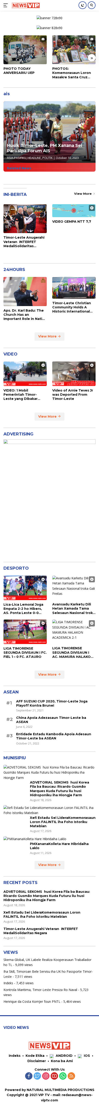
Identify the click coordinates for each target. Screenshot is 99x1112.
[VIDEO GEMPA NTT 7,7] (74, 210)
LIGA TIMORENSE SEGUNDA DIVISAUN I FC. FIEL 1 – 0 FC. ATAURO (25, 652)
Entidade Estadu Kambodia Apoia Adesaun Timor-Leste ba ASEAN (53, 736)
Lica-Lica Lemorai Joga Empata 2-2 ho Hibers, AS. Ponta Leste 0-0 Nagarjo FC (23, 608)
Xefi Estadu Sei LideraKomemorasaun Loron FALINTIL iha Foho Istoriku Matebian (63, 822)
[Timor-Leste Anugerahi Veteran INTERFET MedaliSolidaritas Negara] (25, 218)
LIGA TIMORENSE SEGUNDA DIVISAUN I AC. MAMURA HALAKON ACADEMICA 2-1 (72, 652)
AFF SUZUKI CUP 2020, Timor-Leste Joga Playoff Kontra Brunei (51, 703)
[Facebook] (28, 1076)
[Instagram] (46, 1076)
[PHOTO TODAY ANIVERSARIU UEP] (25, 49)
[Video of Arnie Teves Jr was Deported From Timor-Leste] (74, 374)
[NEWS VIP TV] (25, 5)
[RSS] (71, 1076)
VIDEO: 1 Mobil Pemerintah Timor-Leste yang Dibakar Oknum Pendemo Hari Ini (22, 394)
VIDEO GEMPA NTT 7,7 (71, 221)
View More (83, 193)
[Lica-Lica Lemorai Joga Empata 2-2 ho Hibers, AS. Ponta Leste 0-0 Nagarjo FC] (25, 588)
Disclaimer (36, 1061)
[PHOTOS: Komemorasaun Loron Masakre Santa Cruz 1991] (74, 49)
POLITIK (47, 158)
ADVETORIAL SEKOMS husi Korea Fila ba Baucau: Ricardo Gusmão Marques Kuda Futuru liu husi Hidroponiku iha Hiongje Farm (59, 788)
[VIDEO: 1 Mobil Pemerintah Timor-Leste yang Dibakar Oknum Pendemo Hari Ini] (25, 374)
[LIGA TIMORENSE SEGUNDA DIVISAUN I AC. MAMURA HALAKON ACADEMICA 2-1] (74, 632)
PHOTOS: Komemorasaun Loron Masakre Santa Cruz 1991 (71, 73)
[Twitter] (37, 1076)
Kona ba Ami (62, 1061)
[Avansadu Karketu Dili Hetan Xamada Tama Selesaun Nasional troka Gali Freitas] (74, 588)
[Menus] (6, 5)
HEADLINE (34, 158)
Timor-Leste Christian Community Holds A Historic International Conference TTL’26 (71, 307)
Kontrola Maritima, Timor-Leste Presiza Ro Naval (40, 989)
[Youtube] (54, 1076)
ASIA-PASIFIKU (16, 158)
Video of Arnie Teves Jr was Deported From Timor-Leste (72, 394)
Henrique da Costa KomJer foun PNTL (31, 1001)
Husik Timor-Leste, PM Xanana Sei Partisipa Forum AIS (44, 148)
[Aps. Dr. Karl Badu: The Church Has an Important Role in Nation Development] (25, 291)
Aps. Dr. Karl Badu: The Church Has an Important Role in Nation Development (25, 314)
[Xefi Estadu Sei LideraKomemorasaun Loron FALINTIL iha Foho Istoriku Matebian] (49, 810)
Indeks (8, 983)
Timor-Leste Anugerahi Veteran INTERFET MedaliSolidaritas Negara (23, 241)
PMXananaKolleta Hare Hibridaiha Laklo (59, 846)
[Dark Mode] (83, 5)
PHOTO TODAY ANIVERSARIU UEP (19, 71)
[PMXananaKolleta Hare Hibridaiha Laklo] (34, 839)
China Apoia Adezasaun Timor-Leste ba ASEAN (51, 720)
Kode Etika (35, 1056)
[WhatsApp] (63, 1076)
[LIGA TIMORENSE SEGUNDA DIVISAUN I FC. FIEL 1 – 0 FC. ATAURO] (25, 632)
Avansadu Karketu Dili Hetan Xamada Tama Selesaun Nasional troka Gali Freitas (73, 608)
